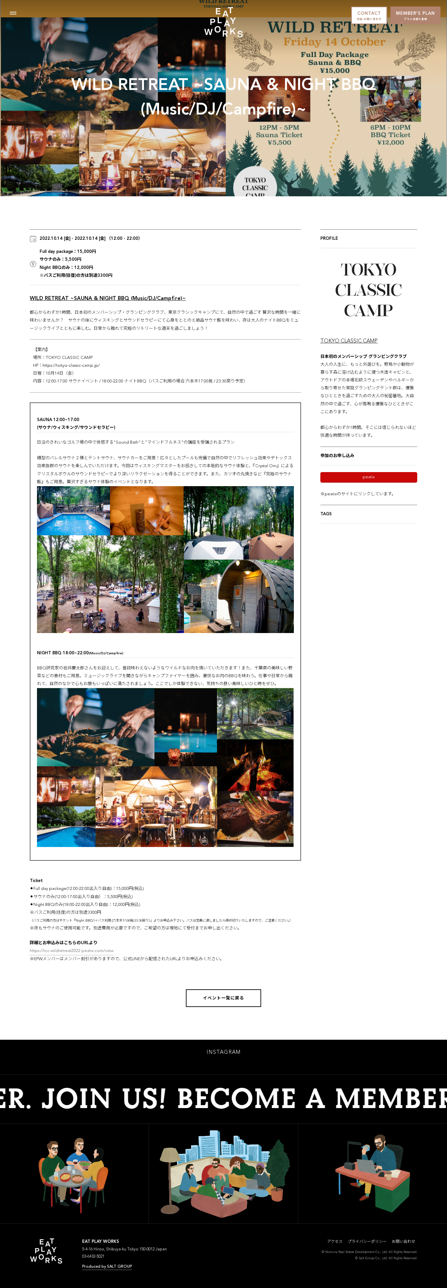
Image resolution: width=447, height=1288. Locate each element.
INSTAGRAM (223, 1052)
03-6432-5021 (93, 1257)
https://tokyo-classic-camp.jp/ (71, 365)
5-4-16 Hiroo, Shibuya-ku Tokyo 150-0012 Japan (124, 1249)
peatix (369, 477)
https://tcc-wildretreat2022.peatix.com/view (72, 951)
